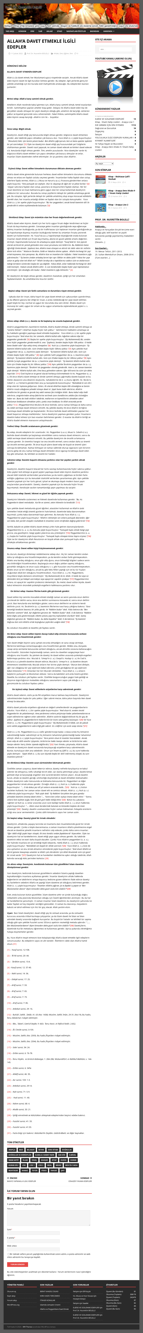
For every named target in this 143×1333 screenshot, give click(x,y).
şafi (63, 1170)
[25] (9, 1097)
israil (34, 1160)
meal (49, 1165)
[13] (78, 502)
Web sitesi (12, 1245)
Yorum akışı (12, 1300)
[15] (9, 1035)
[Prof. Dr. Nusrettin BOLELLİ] (72, 27)
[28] (47, 858)
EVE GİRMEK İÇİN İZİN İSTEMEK (109, 125)
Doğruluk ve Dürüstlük (20, 1155)
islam (25, 1160)
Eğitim (66, 53)
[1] (8, 949)
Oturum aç (11, 1291)
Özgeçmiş (99, 131)
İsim (9, 1229)
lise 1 (32, 1165)
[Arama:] (115, 49)
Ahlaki (50, 31)
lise (24, 1165)
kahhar (44, 1160)
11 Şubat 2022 (17, 53)
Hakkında (107, 31)
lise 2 (40, 1165)
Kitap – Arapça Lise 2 (118, 204)
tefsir (34, 1170)
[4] (71, 270)
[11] (9, 1008)
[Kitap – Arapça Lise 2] (100, 210)
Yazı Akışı (10, 31)
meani (58, 1165)
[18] (9, 1053)
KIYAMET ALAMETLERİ (105, 140)
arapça (12, 1150)
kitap (54, 1160)
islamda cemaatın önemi (50, 1304)
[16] (9, 1041)
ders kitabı (53, 1150)
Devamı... (100, 242)
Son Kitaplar (103, 169)
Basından (94, 31)
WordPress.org (13, 1304)
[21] (9, 1074)
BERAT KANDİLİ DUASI (49, 1291)
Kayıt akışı (11, 1296)
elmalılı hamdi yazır (44, 1155)
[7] (8, 985)
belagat (30, 1150)
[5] (8, 973)
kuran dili (13, 1165)
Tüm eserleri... (102, 257)
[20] (9, 1068)
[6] (8, 979)
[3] (8, 961)
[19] (25, 671)
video (44, 1170)
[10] (9, 1003)
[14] (9, 1029)
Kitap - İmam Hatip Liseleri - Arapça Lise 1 (114, 122)
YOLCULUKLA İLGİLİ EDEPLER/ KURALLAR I (114, 137)
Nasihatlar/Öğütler (76, 31)
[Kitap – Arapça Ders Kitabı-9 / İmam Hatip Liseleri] (100, 196)
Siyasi (59, 31)
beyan (41, 1150)
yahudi (54, 1170)
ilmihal (72, 1155)
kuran (73, 1160)
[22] (9, 1080)
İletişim (98, 134)
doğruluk (67, 1150)
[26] (9, 1103)
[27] (9, 1109)
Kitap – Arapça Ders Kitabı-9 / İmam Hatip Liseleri (121, 191)
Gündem (22, 31)
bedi (21, 1150)
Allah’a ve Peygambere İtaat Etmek (54, 1309)
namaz (25, 1170)
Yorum (10, 1208)
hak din (61, 1155)
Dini (32, 31)
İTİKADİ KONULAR (47, 1300)
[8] (8, 991)
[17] (9, 1047)
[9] (8, 997)
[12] (16, 404)
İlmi (40, 31)
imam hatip (14, 1160)
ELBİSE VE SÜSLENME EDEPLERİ (109, 119)
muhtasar (13, 1170)
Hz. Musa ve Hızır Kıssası (83, 1296)
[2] (8, 955)
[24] (9, 1091)
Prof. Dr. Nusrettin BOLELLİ (38, 53)
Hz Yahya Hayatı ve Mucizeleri (109, 144)
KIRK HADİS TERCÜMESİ (50, 1296)
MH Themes (27, 1327)
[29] (9, 1121)
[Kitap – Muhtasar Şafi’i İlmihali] (100, 182)
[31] (14, 944)
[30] (9, 1127)
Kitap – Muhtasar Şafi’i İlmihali (119, 177)
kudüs (63, 1160)
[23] (9, 1085)
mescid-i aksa (71, 1165)
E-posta (10, 1237)
